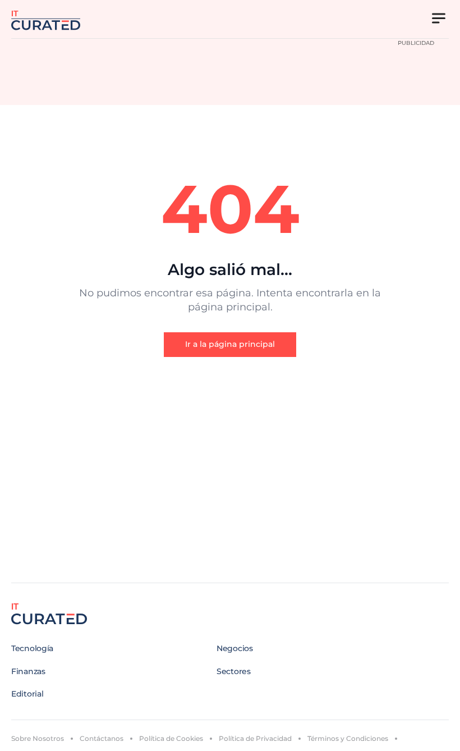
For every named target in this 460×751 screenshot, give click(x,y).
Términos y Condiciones (347, 738)
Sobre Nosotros (37, 738)
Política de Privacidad (255, 738)
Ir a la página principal (230, 344)
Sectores (234, 671)
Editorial (27, 694)
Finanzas (28, 671)
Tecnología (32, 648)
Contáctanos (101, 738)
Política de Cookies (171, 738)
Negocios (235, 648)
